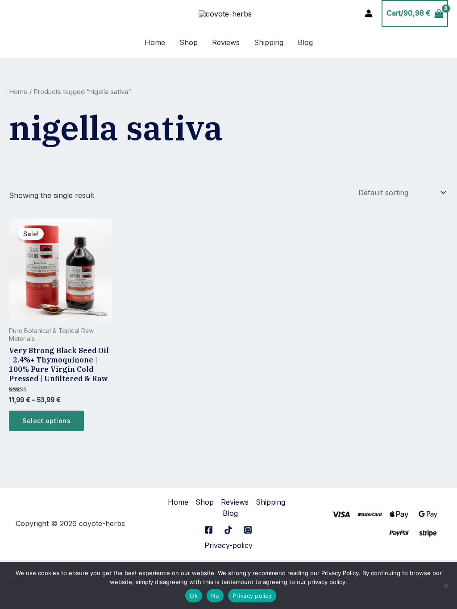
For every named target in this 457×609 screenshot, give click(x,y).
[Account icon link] (369, 13)
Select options (46, 420)
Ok (194, 595)
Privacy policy (252, 595)
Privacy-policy (228, 545)
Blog (305, 42)
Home (155, 42)
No (215, 595)
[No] (445, 585)
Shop (188, 42)
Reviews (226, 42)
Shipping (268, 42)
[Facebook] (208, 530)
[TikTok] (228, 530)
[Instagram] (248, 530)
